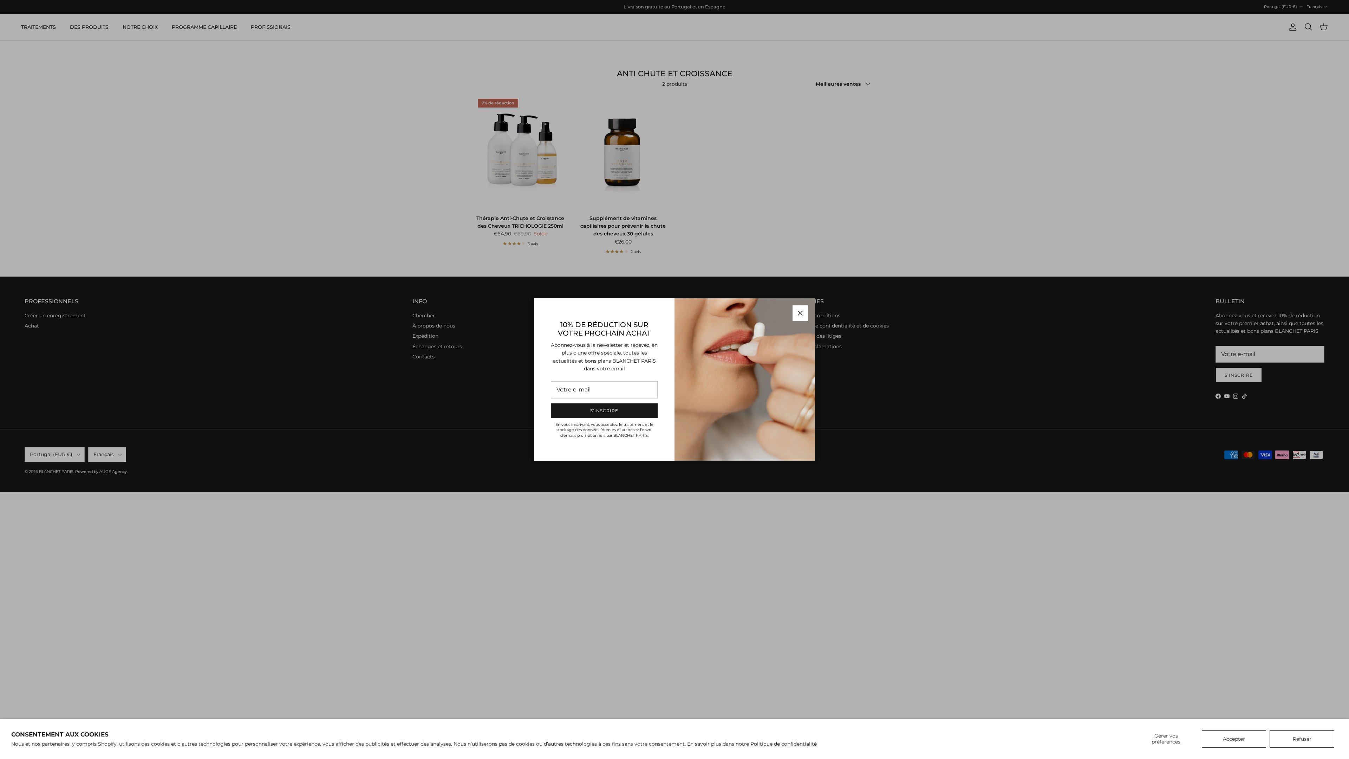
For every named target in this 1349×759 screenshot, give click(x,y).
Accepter (1234, 739)
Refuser (1302, 739)
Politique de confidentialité (783, 744)
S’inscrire (604, 410)
